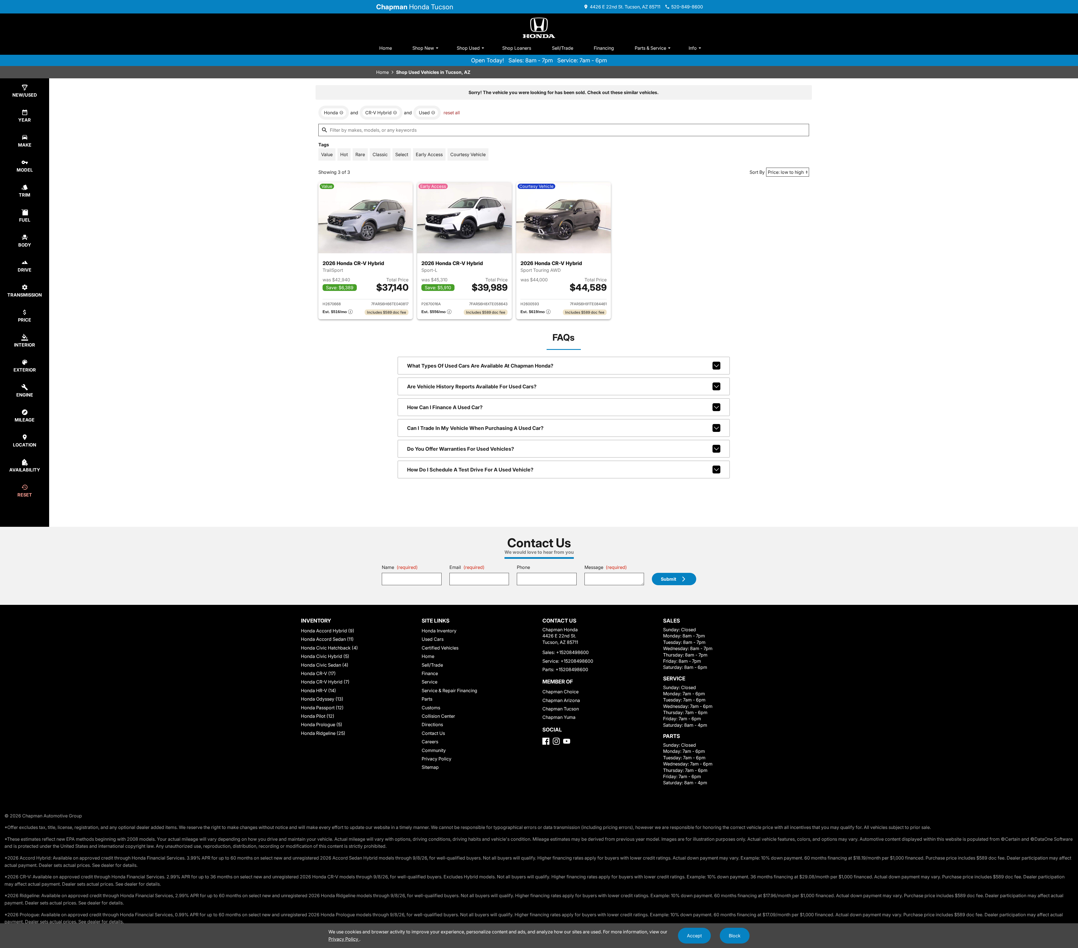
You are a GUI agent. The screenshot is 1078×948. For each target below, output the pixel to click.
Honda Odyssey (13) (322, 699)
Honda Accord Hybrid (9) (327, 630)
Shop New (423, 48)
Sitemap (430, 767)
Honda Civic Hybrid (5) (325, 656)
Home (385, 48)
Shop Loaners (516, 48)
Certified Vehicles (440, 648)
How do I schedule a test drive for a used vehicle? (470, 470)
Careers (430, 741)
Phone (523, 567)
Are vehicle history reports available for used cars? (471, 386)
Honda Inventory (439, 630)
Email (467, 567)
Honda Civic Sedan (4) (324, 665)
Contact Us (433, 733)
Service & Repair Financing (449, 690)
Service (429, 682)
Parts (427, 699)
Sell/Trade (562, 48)
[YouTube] (566, 741)
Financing (604, 48)
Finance (430, 673)
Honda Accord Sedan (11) (327, 639)
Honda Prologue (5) (321, 724)
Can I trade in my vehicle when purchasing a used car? (475, 428)
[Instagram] (556, 741)
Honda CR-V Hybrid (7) (325, 682)
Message (605, 567)
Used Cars (433, 639)
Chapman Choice (560, 691)
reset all (452, 112)
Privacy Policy (436, 759)
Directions (432, 724)
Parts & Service (650, 48)
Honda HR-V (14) (318, 690)
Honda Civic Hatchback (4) (329, 648)
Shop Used (468, 48)
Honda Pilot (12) (317, 716)
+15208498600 (572, 652)
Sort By (757, 172)
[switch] (326, 154)
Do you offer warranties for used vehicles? (460, 449)
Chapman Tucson (560, 709)
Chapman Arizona (561, 700)
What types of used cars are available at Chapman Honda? (480, 366)
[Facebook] (546, 741)
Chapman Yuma (558, 717)
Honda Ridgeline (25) (323, 733)
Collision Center (438, 716)
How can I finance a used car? (445, 407)
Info (693, 48)
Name (400, 567)
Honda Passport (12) (322, 707)
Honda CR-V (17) (318, 673)
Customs (431, 707)
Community (434, 750)
